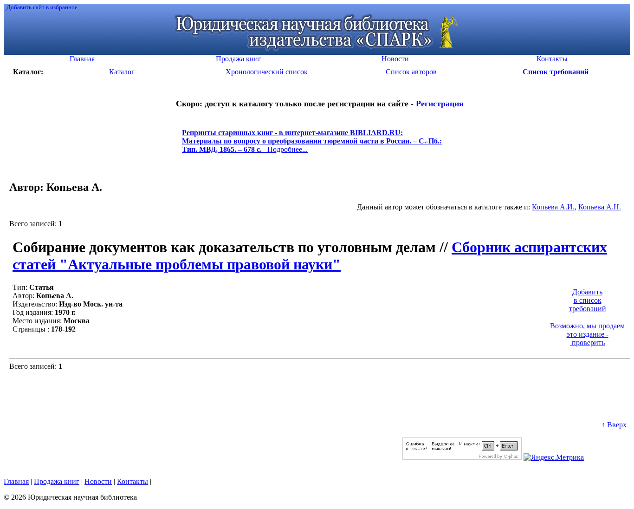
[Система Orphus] (462, 457)
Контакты (132, 481)
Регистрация (440, 103)
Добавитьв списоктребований (587, 300)
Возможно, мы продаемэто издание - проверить (587, 334)
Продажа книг (56, 481)
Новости (98, 481)
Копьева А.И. (553, 207)
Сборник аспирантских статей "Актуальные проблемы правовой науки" (310, 256)
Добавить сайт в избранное (42, 7)
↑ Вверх (614, 425)
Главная (16, 481)
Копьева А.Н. (599, 207)
